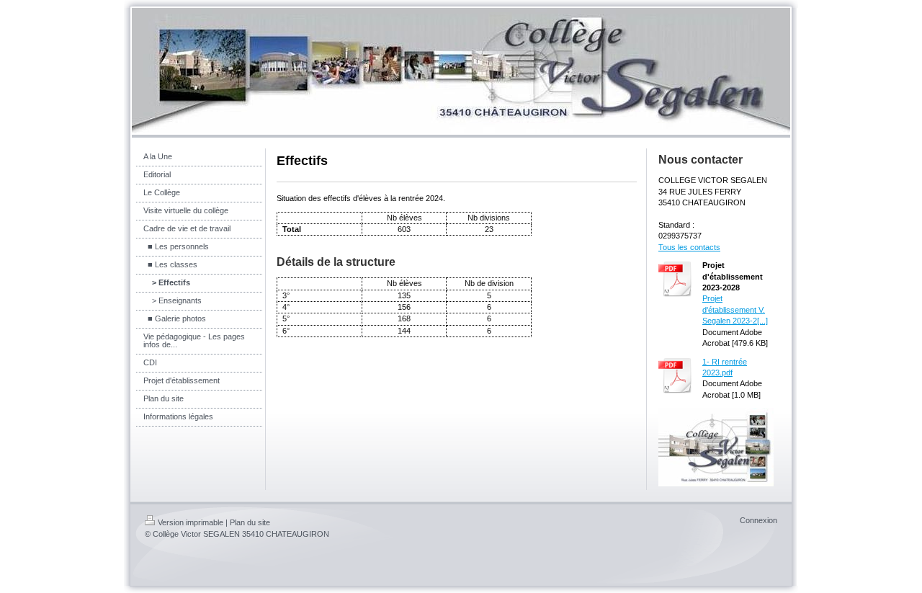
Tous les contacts (689, 247)
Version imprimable (190, 522)
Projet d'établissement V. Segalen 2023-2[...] (735, 309)
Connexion (758, 520)
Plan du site (250, 522)
